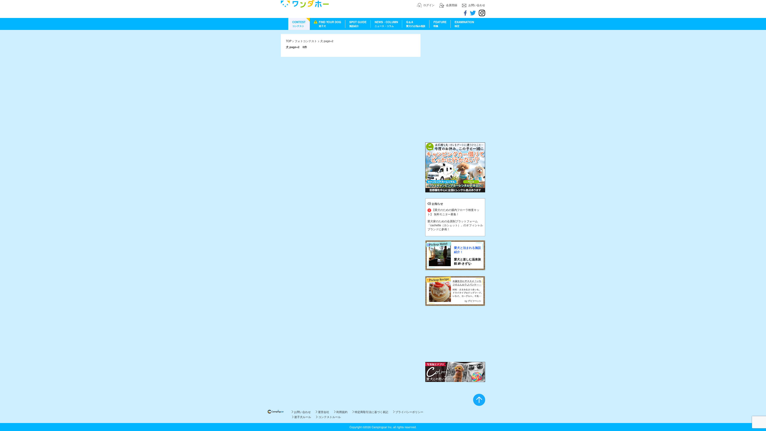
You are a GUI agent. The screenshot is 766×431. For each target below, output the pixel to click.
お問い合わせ (302, 412)
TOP (288, 41)
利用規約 (341, 412)
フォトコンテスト (306, 41)
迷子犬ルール (302, 417)
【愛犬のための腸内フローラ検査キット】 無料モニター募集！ (453, 212)
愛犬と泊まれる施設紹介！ (467, 250)
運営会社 (323, 412)
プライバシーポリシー (409, 412)
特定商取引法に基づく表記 (371, 412)
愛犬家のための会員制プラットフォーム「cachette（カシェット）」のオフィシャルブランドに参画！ (455, 225)
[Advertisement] (455, 59)
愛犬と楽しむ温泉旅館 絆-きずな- (467, 261)
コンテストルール (329, 417)
